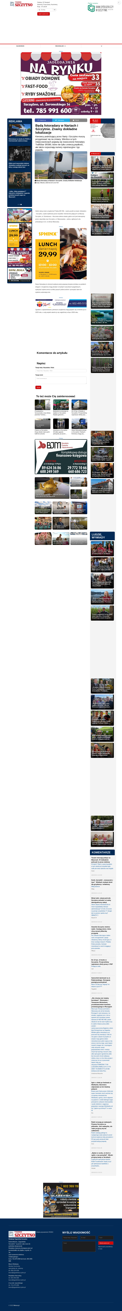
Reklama (15, 121)
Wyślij (76, 120)
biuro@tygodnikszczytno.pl (17, 1272)
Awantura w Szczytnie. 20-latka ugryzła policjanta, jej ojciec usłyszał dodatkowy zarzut (60, 432)
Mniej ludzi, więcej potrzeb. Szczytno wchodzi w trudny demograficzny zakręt (101, 336)
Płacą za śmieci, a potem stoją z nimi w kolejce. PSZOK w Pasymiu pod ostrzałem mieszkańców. (78, 542)
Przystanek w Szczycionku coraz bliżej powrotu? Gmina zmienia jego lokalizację (42, 413)
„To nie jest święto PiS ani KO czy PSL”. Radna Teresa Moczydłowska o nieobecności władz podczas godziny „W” (102, 828)
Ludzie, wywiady (98, 536)
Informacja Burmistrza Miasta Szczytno (78, 484)
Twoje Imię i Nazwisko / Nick (44, 367)
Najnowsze (20, 46)
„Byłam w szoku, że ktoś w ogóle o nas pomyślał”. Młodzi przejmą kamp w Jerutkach (19, 172)
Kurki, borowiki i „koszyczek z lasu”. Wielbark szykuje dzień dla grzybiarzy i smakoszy (102, 231)
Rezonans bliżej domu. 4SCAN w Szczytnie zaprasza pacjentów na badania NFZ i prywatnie (19, 144)
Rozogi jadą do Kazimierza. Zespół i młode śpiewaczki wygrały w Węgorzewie (101, 753)
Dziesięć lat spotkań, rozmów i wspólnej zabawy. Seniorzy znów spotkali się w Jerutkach (43, 526)
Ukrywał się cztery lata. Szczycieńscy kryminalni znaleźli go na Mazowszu (77, 526)
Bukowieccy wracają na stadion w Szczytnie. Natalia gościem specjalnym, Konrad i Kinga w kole (60, 413)
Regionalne (59, 46)
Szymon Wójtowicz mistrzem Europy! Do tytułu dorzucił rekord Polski (101, 584)
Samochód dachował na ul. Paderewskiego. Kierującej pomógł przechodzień (100, 980)
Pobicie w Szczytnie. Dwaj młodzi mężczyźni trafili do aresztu (42, 432)
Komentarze (101, 852)
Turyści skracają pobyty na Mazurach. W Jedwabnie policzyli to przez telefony (100, 860)
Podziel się (42, 120)
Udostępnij (60, 120)
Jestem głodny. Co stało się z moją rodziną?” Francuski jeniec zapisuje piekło (60, 526)
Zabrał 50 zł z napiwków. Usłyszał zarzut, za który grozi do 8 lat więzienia (50, 495)
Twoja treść (39, 375)
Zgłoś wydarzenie (43, 14)
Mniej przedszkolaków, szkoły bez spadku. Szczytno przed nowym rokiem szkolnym (42, 511)
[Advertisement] (61, 30)
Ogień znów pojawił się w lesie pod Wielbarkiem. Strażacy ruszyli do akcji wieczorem (102, 369)
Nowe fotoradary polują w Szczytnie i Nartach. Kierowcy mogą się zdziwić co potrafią (79, 432)
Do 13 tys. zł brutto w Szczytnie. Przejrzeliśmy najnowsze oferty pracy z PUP (79, 413)
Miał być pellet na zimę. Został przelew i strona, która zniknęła (43, 542)
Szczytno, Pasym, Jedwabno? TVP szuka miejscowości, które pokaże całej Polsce (60, 542)
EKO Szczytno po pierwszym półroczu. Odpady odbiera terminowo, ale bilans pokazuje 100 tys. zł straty (78, 511)
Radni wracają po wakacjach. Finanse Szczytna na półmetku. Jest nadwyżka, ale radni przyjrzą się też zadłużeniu (101, 1126)
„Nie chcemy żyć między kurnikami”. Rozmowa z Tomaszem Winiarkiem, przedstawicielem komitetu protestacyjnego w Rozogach (101, 1002)
